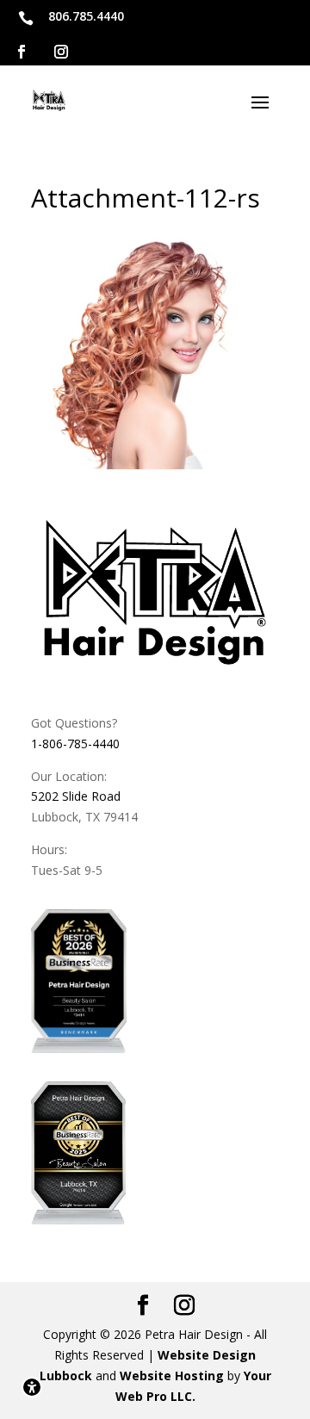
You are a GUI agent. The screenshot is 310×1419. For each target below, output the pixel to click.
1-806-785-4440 (75, 743)
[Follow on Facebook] (21, 51)
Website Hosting (172, 1375)
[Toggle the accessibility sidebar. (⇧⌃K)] (32, 1387)
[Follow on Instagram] (61, 51)
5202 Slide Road (76, 796)
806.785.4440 (86, 16)
